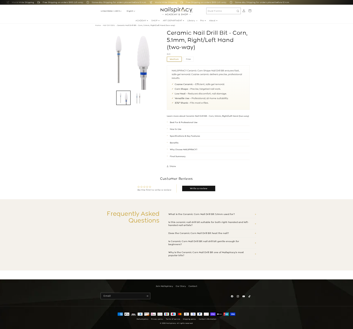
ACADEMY (141, 20)
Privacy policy (157, 319)
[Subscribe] (147, 296)
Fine (190, 60)
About (212, 20)
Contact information (207, 319)
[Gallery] (131, 67)
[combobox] (223, 11)
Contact (192, 286)
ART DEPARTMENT (172, 20)
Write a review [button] (198, 188)
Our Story (181, 286)
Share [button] (173, 166)
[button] (192, 20)
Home (98, 25)
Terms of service (173, 319)
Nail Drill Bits (109, 25)
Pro (202, 20)
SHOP (154, 20)
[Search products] (237, 11)
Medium (174, 59)
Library (191, 20)
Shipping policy (189, 319)
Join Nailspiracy (164, 286)
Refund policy (142, 319)
